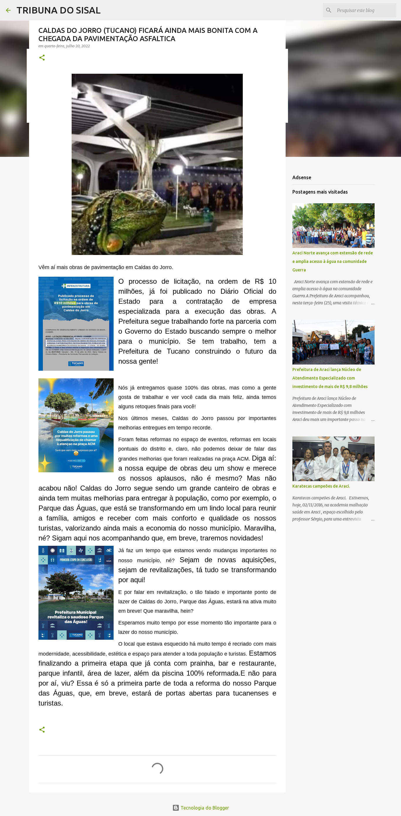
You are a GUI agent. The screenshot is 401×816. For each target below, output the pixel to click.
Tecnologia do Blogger (204, 807)
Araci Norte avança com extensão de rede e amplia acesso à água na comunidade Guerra (332, 261)
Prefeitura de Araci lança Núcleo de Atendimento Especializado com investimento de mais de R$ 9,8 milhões (330, 378)
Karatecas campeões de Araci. (321, 486)
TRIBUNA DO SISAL (58, 10)
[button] (42, 58)
